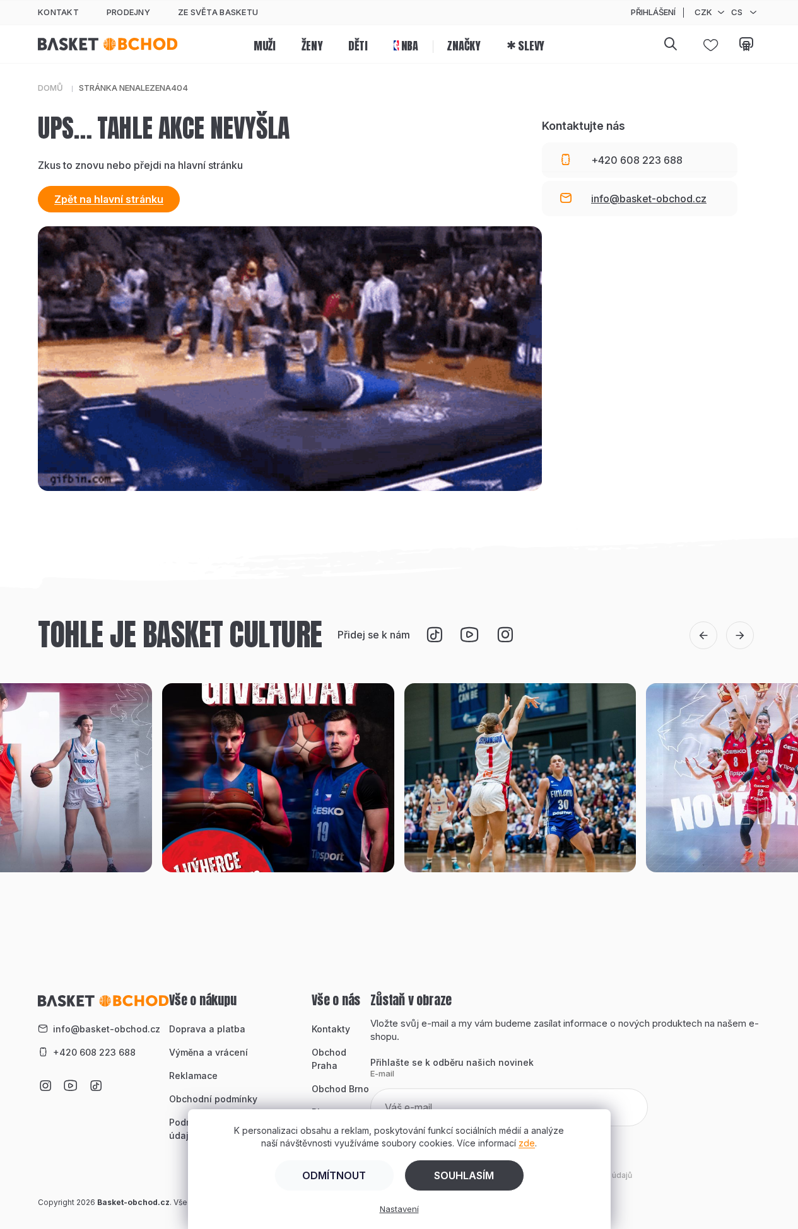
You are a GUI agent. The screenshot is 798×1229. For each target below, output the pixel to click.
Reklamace (193, 1075)
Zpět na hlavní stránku (108, 199)
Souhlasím (464, 1175)
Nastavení (399, 1209)
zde (527, 1143)
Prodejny (128, 12)
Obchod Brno (340, 1088)
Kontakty (331, 1029)
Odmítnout (334, 1175)
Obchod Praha (329, 1059)
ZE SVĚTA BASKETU (218, 12)
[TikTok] (434, 634)
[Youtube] (469, 634)
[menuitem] (264, 44)
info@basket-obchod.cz (106, 1029)
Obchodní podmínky (213, 1098)
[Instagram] (505, 634)
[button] (703, 635)
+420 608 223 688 (94, 1052)
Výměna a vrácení (208, 1052)
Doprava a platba (207, 1029)
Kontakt (58, 12)
